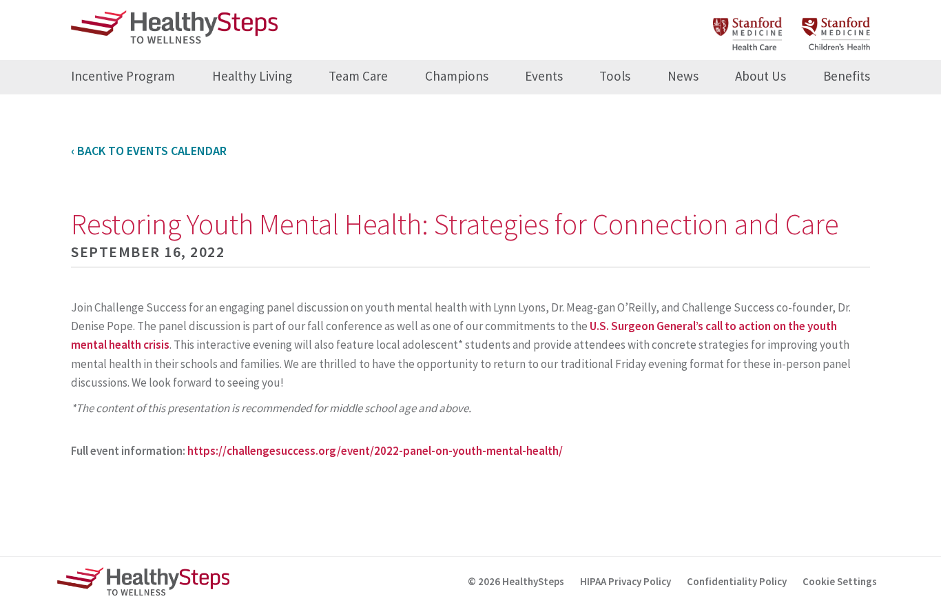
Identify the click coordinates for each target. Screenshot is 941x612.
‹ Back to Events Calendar (149, 151)
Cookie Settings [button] (840, 581)
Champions (456, 76)
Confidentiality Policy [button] (737, 581)
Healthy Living (252, 76)
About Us (760, 76)
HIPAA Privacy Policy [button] (625, 581)
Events (544, 76)
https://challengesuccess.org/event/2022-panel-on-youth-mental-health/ (375, 450)
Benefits (846, 76)
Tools (614, 76)
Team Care (358, 76)
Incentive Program (123, 76)
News (683, 76)
